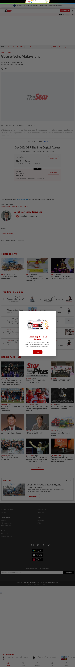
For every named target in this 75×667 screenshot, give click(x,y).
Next (37, 352)
